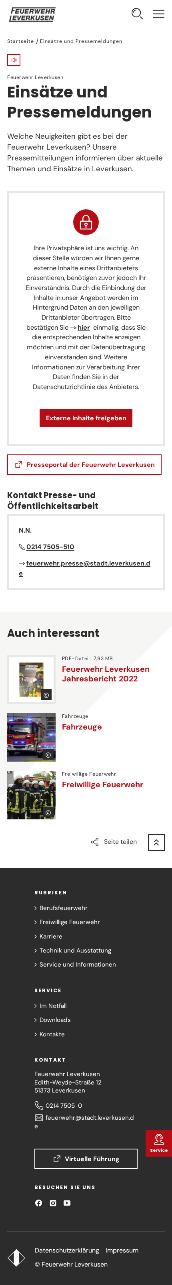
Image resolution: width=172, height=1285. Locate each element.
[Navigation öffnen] (158, 15)
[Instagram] (53, 1203)
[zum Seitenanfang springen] (156, 842)
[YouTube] (67, 1203)
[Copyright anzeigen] (46, 694)
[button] (13, 60)
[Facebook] (38, 1203)
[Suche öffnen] (137, 15)
